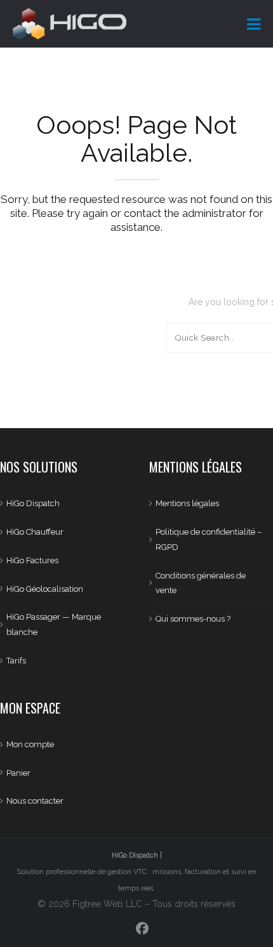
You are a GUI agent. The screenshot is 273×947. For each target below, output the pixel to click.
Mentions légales (187, 503)
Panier (18, 773)
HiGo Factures (32, 560)
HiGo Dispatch (33, 503)
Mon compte (30, 744)
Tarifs (16, 660)
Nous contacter (34, 801)
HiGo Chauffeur (34, 532)
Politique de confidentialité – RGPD (209, 539)
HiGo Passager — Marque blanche (53, 624)
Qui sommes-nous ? (193, 619)
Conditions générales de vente (201, 583)
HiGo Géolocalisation (44, 589)
